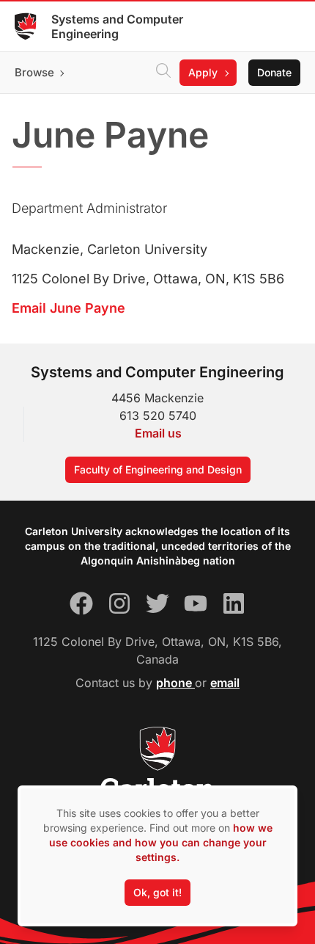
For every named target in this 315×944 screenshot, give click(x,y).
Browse (34, 72)
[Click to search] (163, 72)
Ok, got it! (157, 892)
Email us (158, 433)
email (225, 682)
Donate (274, 72)
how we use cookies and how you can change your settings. (161, 842)
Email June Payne (68, 308)
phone (175, 682)
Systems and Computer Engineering (117, 26)
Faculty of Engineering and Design (158, 469)
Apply (203, 72)
